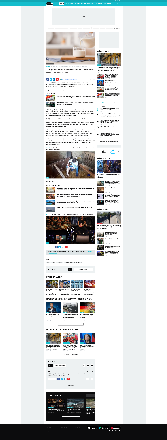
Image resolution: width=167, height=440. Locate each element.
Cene (53, 262)
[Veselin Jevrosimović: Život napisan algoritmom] (53, 307)
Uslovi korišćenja (91, 256)
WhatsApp (90, 251)
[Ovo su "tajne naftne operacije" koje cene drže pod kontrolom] (50, 209)
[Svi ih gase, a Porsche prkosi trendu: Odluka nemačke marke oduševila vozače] (100, 247)
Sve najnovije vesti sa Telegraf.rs (109, 141)
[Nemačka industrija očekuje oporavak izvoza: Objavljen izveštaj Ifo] (87, 307)
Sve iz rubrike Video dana (70, 417)
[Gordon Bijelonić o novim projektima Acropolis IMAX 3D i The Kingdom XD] (56, 403)
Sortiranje (86, 362)
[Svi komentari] (84, 365)
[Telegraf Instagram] (117, 1)
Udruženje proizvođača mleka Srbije (73, 262)
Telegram (54, 253)
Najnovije (103, 51)
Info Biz (48, 66)
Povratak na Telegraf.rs (52, 0)
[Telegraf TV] (120, 1)
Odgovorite (52, 378)
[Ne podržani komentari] (92, 365)
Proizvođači (59, 262)
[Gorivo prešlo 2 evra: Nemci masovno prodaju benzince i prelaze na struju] (100, 234)
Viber (50, 253)
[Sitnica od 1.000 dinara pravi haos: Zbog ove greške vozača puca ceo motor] (100, 241)
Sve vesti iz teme (70, 324)
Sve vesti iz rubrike (71, 354)
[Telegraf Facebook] (113, 1)
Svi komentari (71, 385)
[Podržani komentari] (88, 365)
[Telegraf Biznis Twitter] (115, 1)
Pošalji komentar (83, 269)
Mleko (49, 82)
